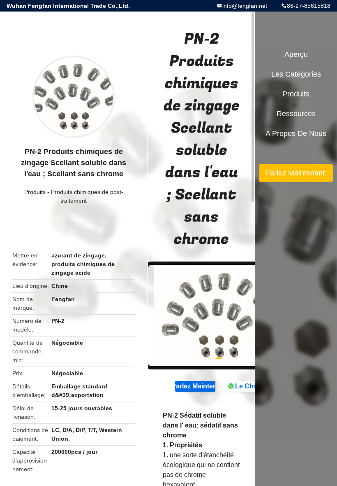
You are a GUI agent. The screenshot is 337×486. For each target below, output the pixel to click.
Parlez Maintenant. (195, 386)
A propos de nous (295, 133)
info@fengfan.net (244, 5)
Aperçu (296, 54)
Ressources (296, 114)
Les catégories (296, 74)
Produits (35, 192)
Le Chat (247, 386)
